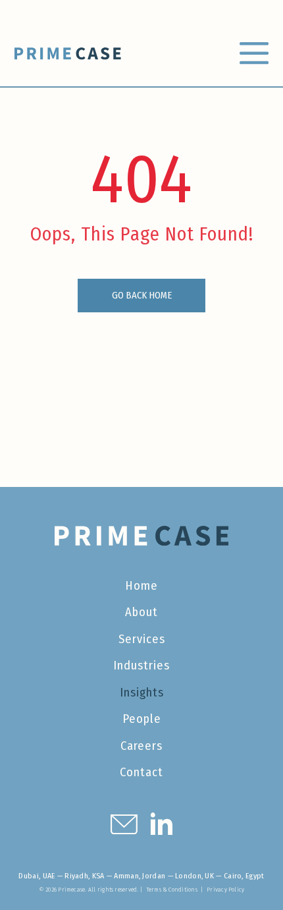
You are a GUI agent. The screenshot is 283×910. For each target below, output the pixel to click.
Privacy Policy (225, 889)
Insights (142, 692)
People (141, 719)
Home (141, 586)
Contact (141, 772)
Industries (141, 665)
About (141, 612)
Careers (141, 746)
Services (141, 639)
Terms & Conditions (171, 889)
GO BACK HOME (142, 295)
